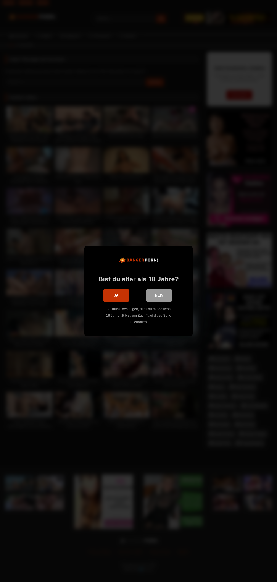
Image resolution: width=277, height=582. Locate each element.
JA (116, 295)
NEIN (159, 295)
